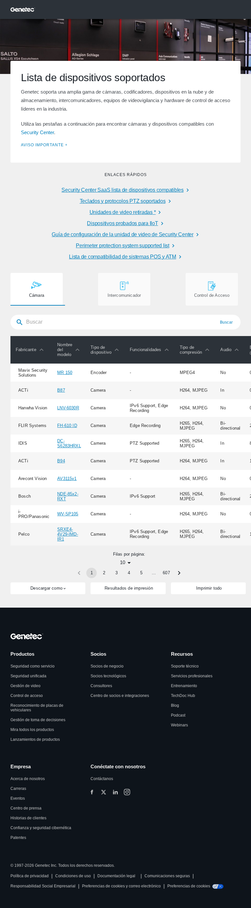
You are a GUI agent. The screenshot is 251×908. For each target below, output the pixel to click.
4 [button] (129, 572)
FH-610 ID (67, 425)
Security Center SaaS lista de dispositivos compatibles (122, 190)
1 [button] (92, 572)
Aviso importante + (44, 145)
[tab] (36, 289)
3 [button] (116, 572)
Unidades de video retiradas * (123, 212)
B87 (61, 390)
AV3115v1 (66, 478)
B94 (61, 460)
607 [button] (166, 572)
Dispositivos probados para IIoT (122, 223)
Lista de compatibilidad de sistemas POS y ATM (122, 256)
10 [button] (122, 562)
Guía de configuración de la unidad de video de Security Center (122, 234)
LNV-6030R (68, 407)
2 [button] (104, 572)
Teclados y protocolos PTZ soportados (123, 201)
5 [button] (141, 572)
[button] (31, 350)
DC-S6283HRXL (69, 443)
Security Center (37, 132)
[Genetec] (22, 9)
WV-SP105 (67, 513)
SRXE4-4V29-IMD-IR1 (67, 534)
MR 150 (64, 372)
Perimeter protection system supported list (122, 245)
